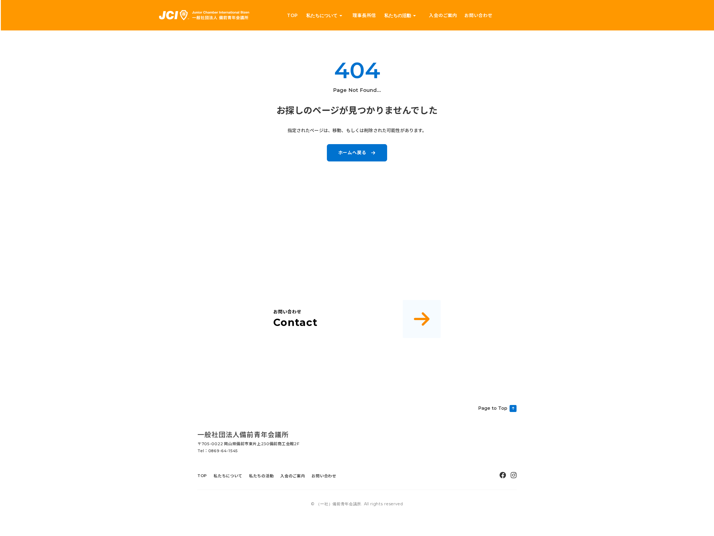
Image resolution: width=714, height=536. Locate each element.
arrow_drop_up (414, 15)
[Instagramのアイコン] (514, 475)
